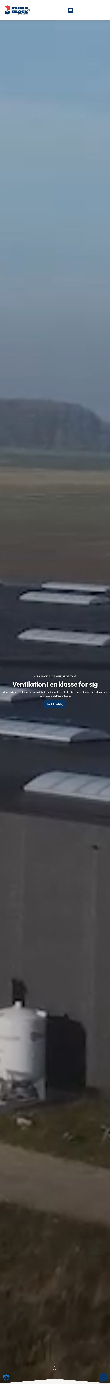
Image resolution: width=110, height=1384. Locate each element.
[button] (70, 10)
